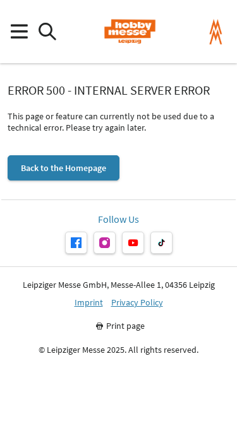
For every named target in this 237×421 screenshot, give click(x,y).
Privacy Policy (137, 302)
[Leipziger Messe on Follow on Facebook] (76, 243)
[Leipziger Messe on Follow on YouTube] (133, 243)
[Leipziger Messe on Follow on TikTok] (161, 243)
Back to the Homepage (63, 168)
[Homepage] (130, 31)
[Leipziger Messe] (216, 32)
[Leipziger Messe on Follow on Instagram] (105, 243)
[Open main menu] (19, 32)
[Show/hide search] (47, 32)
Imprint (89, 302)
